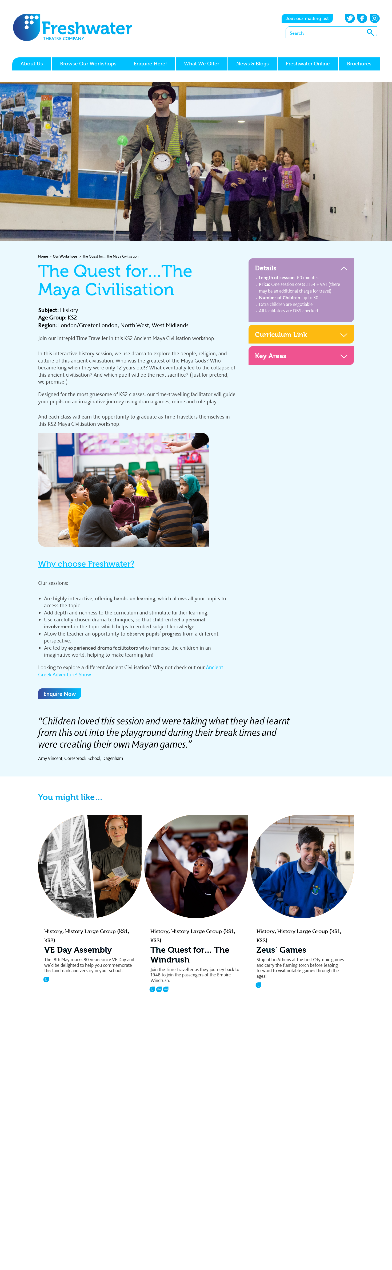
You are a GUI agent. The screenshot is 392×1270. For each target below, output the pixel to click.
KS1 (123, 931)
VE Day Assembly (78, 950)
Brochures (359, 64)
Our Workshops (65, 256)
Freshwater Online (308, 64)
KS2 (72, 317)
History (69, 310)
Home (43, 256)
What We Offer (201, 64)
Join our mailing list (307, 18)
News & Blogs (252, 64)
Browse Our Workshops (88, 64)
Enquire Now (59, 693)
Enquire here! (150, 64)
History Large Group (90, 931)
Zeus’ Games (281, 950)
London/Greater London (88, 325)
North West (134, 325)
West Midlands (170, 325)
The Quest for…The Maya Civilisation (110, 256)
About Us (32, 64)
